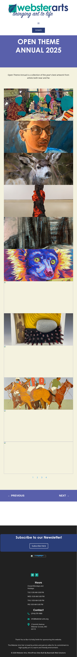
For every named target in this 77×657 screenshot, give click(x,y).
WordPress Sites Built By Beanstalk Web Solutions (47, 653)
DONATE (38, 30)
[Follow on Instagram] (32, 575)
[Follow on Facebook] (36, 575)
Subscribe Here (39, 546)
